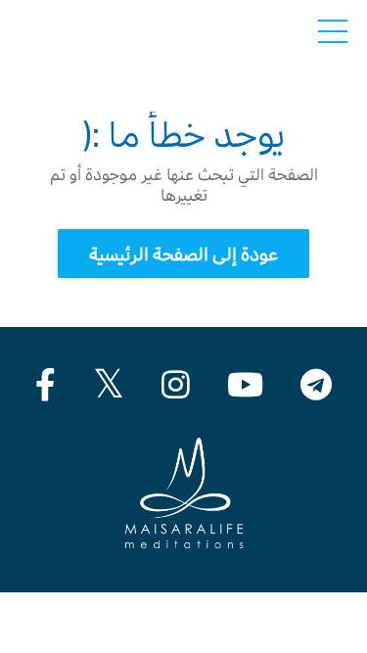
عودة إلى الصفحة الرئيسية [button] (184, 254)
